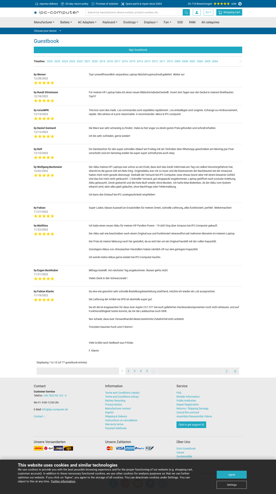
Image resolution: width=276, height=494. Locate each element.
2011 (162, 61)
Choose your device (45, 30)
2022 (80, 61)
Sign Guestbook (138, 49)
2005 (207, 61)
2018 (110, 61)
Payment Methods (116, 428)
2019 (102, 61)
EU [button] (207, 12)
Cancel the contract (187, 412)
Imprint (109, 412)
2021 (87, 61)
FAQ (178, 392)
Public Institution (186, 400)
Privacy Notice (113, 404)
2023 (72, 61)
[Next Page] (226, 370)
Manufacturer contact (118, 408)
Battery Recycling (115, 400)
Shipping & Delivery (116, 416)
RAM (192, 22)
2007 (192, 61)
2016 (125, 61)
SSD (180, 22)
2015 (132, 61)
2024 (65, 61)
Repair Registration (187, 404)
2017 (117, 61)
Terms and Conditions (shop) (122, 396)
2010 (170, 61)
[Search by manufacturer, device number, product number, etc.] (186, 12)
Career (180, 452)
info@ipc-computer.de (55, 409)
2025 (57, 61)
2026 (50, 61)
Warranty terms (114, 424)
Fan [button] (166, 22)
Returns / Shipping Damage (192, 408)
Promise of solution (106, 3)
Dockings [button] (129, 22)
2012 (155, 61)
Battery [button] (65, 22)
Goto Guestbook (186, 448)
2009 (177, 61)
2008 (185, 61)
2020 (95, 61)
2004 (215, 61)
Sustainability (184, 456)
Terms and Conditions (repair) (122, 392)
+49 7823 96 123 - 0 (54, 395)
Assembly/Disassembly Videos (194, 416)
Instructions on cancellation (121, 420)
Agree (231, 474)
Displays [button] (149, 22)
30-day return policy (76, 3)
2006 (200, 61)
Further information (63, 481)
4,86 (212, 3)
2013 (147, 61)
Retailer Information (188, 396)
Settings (232, 484)
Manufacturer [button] (43, 22)
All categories (210, 22)
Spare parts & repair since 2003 (143, 3)
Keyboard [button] (109, 22)
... (153, 370)
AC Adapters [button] (86, 22)
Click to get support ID (191, 424)
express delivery (48, 3)
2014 (140, 61)
